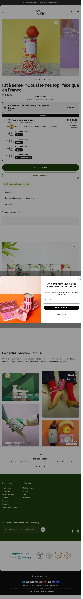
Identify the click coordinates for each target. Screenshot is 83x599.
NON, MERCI (61, 314)
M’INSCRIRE (61, 308)
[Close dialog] (80, 278)
